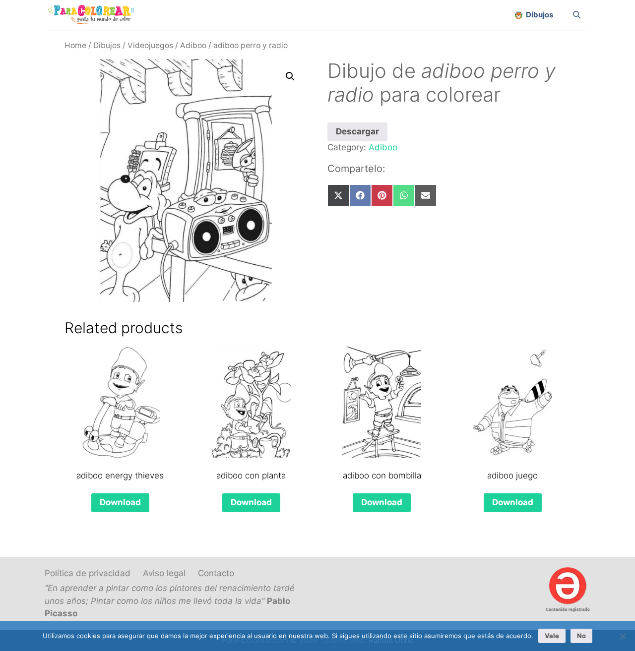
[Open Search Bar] (576, 15)
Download (120, 502)
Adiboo (193, 45)
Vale (552, 636)
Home (75, 45)
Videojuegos (150, 45)
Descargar (357, 131)
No (581, 636)
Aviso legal (164, 573)
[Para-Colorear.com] (95, 15)
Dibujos (107, 45)
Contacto (216, 573)
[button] (290, 76)
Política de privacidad (87, 573)
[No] (623, 636)
